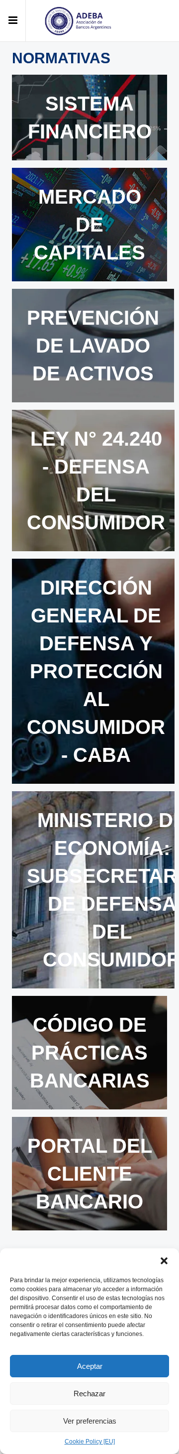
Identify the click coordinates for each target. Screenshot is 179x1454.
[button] (164, 1261)
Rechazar (89, 1393)
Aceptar (89, 1366)
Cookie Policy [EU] (90, 1441)
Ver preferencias (89, 1421)
